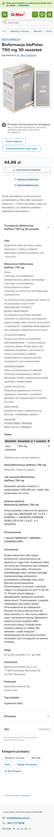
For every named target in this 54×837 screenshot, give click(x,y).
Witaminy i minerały (14, 758)
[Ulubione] (35, 14)
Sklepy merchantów (27, 764)
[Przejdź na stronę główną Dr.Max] (18, 14)
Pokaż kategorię (14, 141)
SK (22, 828)
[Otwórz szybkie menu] (4, 14)
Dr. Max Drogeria (26, 55)
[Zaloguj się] (42, 14)
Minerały (36, 758)
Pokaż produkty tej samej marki (21, 148)
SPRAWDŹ (23, 5)
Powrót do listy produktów (17, 795)
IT (30, 828)
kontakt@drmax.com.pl (18, 818)
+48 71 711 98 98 (15, 823)
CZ (18, 828)
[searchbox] (27, 22)
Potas (7, 764)
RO (26, 828)
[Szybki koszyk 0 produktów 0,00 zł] (49, 14)
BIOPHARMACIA (11, 39)
